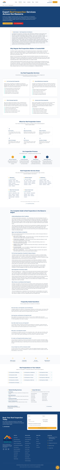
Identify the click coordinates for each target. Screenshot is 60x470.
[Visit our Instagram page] (6, 449)
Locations (28, 2)
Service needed (45, 419)
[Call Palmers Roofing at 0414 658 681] (57, 467)
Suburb (29, 419)
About (24, 2)
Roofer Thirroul (44, 397)
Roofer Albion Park (28, 443)
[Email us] (8, 449)
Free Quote (38, 447)
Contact (36, 2)
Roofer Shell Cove (44, 400)
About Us (37, 441)
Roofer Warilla (33, 400)
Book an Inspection (8, 23)
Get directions (49, 406)
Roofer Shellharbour (45, 393)
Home (16, 2)
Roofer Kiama (27, 441)
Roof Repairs (16, 437)
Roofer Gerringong (28, 460)
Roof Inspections (16, 447)
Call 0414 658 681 (19, 23)
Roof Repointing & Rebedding (18, 445)
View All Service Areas (30, 203)
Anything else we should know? (34, 423)
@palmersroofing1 (51, 445)
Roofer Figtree (33, 397)
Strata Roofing (16, 458)
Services (6, 5)
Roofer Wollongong (34, 393)
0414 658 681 (49, 2)
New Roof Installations (17, 449)
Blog (33, 2)
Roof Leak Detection (17, 439)
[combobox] (35, 421)
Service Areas (38, 443)
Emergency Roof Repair (17, 441)
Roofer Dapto (33, 396)
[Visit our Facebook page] (4, 449)
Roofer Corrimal (44, 396)
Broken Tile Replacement (17, 443)
